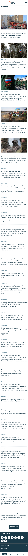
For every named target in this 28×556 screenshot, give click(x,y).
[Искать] (24, 554)
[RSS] (22, 537)
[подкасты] (11, 554)
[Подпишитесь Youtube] (12, 537)
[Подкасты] (2, 541)
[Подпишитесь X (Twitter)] (9, 537)
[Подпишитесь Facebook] (5, 537)
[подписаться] (5, 541)
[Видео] (17, 554)
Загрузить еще (14, 526)
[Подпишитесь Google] (2, 537)
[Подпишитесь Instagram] (18, 537)
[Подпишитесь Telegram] (15, 537)
